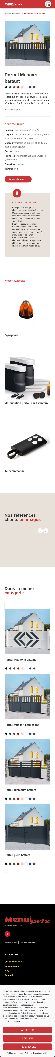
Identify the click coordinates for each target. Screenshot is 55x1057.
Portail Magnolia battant (20, 659)
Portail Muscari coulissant (22, 724)
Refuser (27, 1038)
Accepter (27, 1030)
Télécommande (15, 471)
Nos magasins (12, 966)
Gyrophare (11, 335)
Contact (9, 975)
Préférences (27, 1046)
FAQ (7, 970)
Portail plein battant (17, 855)
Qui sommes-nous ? (15, 961)
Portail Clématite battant (20, 789)
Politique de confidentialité (36, 1053)
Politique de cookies (15, 1053)
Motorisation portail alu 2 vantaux (26, 403)
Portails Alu (18, 14)
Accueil (8, 14)
